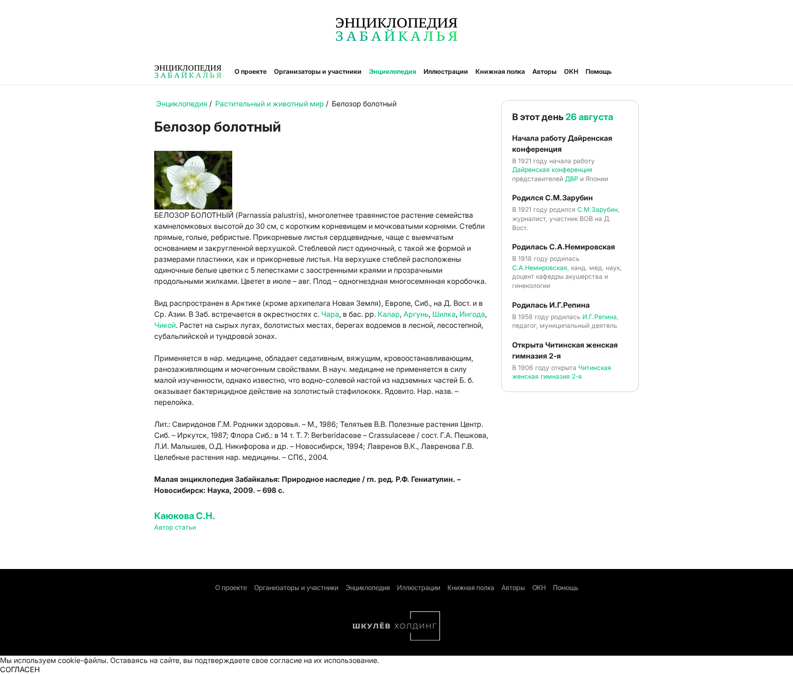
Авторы (544, 71)
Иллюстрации (446, 71)
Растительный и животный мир (269, 103)
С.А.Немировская (539, 267)
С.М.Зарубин (597, 209)
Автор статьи (175, 527)
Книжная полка (500, 71)
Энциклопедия (392, 71)
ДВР (571, 178)
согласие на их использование (323, 660)
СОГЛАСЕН (20, 669)
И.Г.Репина (599, 316)
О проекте (251, 71)
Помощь (599, 71)
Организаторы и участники (318, 71)
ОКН (571, 71)
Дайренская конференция (552, 169)
